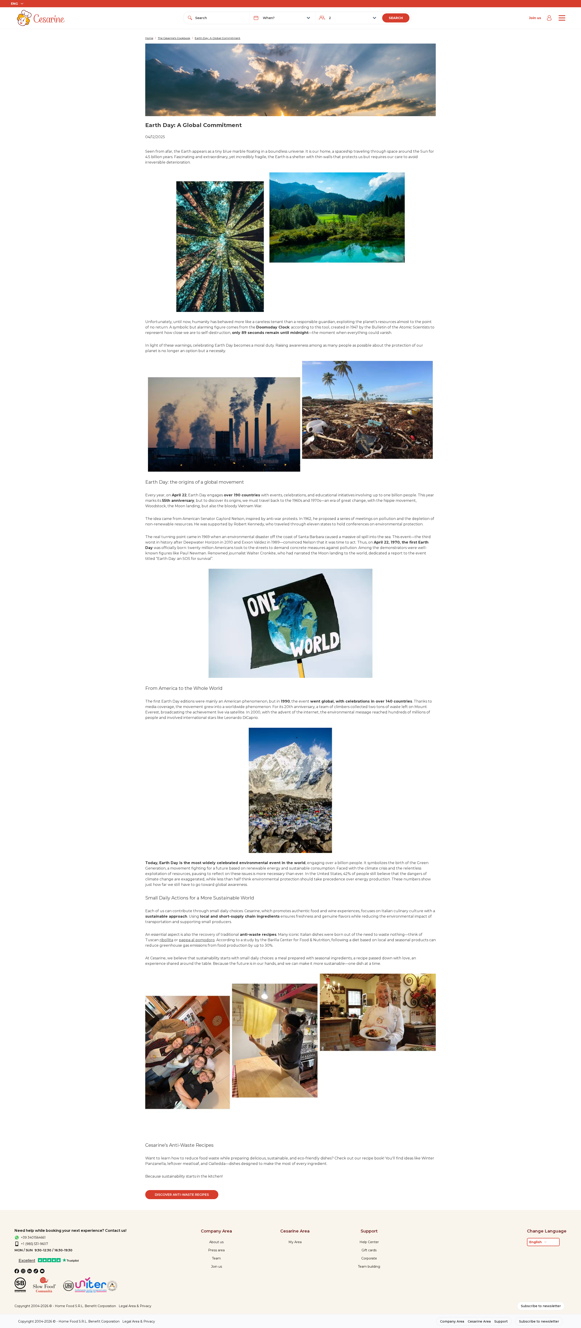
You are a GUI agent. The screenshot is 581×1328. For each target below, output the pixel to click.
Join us (535, 18)
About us (216, 1242)
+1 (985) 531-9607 (34, 1244)
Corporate (369, 1258)
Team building (369, 1266)
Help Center (369, 1242)
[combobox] (220, 18)
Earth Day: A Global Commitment (217, 38)
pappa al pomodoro (197, 940)
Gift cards (369, 1250)
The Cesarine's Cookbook (174, 38)
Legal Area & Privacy (135, 1306)
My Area (295, 1242)
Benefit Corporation (100, 1306)
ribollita (166, 940)
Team (216, 1258)
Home (149, 38)
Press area (216, 1250)
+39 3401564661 (33, 1237)
